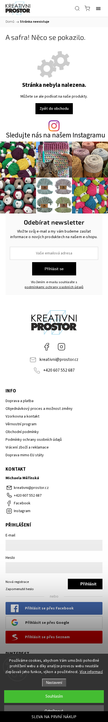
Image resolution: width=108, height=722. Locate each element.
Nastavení (54, 683)
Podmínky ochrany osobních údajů (34, 439)
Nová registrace (17, 581)
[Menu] (98, 8)
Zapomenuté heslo (20, 589)
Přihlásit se (54, 269)
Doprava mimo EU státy (25, 455)
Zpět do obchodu (54, 108)
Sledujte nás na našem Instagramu (55, 135)
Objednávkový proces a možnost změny (39, 408)
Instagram (61, 347)
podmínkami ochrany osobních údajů (54, 287)
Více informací (91, 671)
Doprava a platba (20, 401)
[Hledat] (77, 8)
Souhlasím (54, 696)
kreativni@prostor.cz (58, 359)
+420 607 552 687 (59, 370)
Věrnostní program (21, 424)
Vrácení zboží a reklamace (27, 447)
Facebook (46, 347)
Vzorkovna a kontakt (22, 416)
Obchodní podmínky (22, 432)
